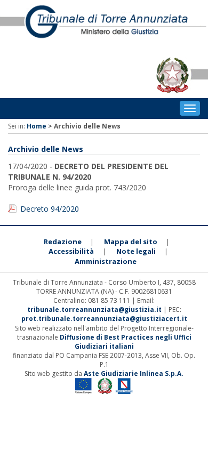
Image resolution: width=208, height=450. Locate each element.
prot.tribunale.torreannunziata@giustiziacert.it (104, 318)
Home (36, 126)
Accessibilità (71, 251)
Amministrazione (106, 261)
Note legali (136, 251)
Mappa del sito (130, 241)
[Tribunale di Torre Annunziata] (104, 26)
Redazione (63, 241)
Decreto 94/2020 (49, 209)
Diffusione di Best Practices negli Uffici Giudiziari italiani (125, 342)
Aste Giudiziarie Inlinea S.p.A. (133, 373)
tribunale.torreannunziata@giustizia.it (95, 309)
